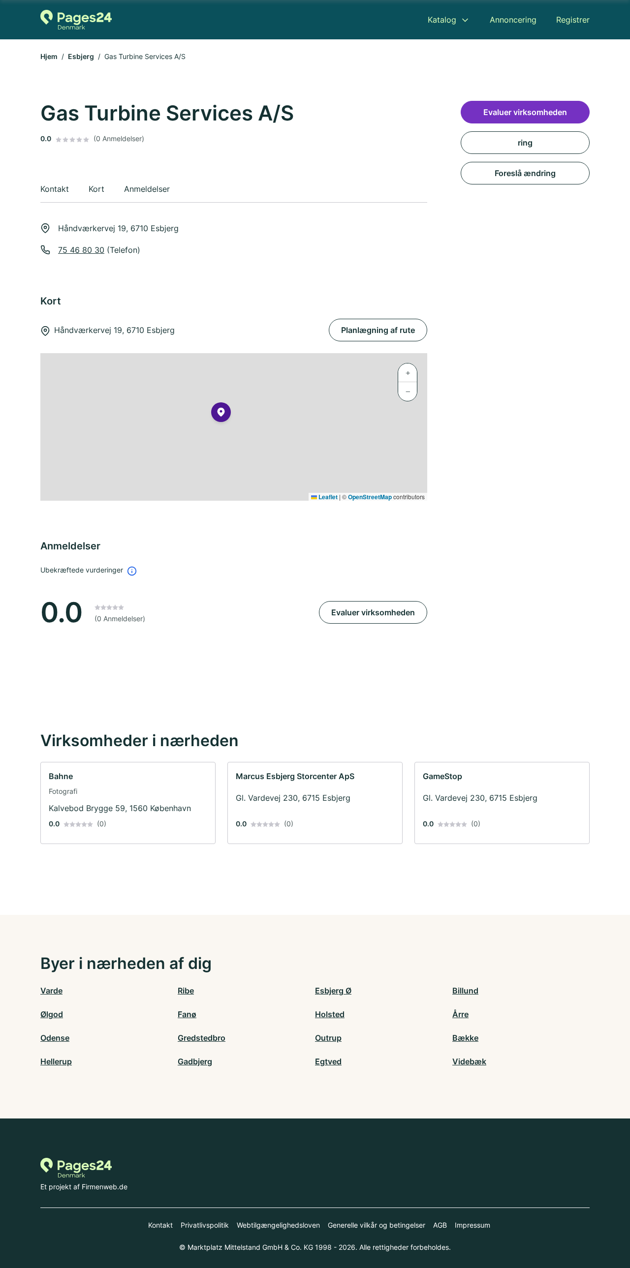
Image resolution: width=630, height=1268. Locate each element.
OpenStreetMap (370, 496)
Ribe (186, 991)
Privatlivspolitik (205, 1225)
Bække (465, 1038)
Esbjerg (81, 56)
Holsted (330, 1014)
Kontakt (160, 1225)
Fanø (187, 1014)
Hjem (49, 56)
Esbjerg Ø (333, 991)
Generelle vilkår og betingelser (376, 1225)
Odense (54, 1038)
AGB (440, 1225)
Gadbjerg (195, 1061)
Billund (465, 991)
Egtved (328, 1061)
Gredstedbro (201, 1038)
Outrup (328, 1038)
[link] (128, 803)
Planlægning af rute (378, 330)
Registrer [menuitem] (573, 20)
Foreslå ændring (525, 173)
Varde (51, 991)
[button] (221, 414)
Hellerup (56, 1061)
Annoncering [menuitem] (513, 20)
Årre (460, 1014)
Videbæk (469, 1061)
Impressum (472, 1225)
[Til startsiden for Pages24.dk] (76, 20)
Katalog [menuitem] (442, 20)
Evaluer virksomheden (373, 612)
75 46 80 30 (81, 250)
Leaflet (327, 496)
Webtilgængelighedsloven (278, 1225)
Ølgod (51, 1014)
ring (525, 143)
